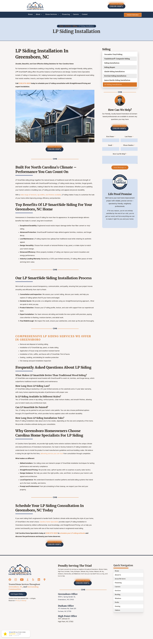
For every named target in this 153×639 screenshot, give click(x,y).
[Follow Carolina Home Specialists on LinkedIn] (39, 579)
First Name (110, 136)
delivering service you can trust (51, 453)
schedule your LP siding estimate (72, 533)
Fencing (117, 606)
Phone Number (128, 145)
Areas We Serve (120, 579)
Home (30, 14)
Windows (118, 598)
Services (68, 26)
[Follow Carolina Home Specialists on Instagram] (15, 579)
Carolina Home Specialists (49, 522)
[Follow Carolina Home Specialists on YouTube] (22, 579)
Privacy (18, 600)
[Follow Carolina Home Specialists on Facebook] (10, 579)
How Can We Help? (119, 154)
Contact (84, 14)
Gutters (117, 610)
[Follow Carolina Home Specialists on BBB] (28, 579)
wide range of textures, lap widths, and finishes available (40, 195)
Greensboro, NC (15, 587)
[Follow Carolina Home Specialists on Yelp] (33, 579)
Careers (76, 14)
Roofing (117, 594)
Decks (117, 602)
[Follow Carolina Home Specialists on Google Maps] (44, 579)
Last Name (128, 136)
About (38, 14)
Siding (75, 26)
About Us (118, 575)
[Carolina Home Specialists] (20, 569)
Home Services (51, 14)
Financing (66, 14)
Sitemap (24, 600)
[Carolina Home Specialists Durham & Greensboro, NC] (35, 6)
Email (110, 145)
